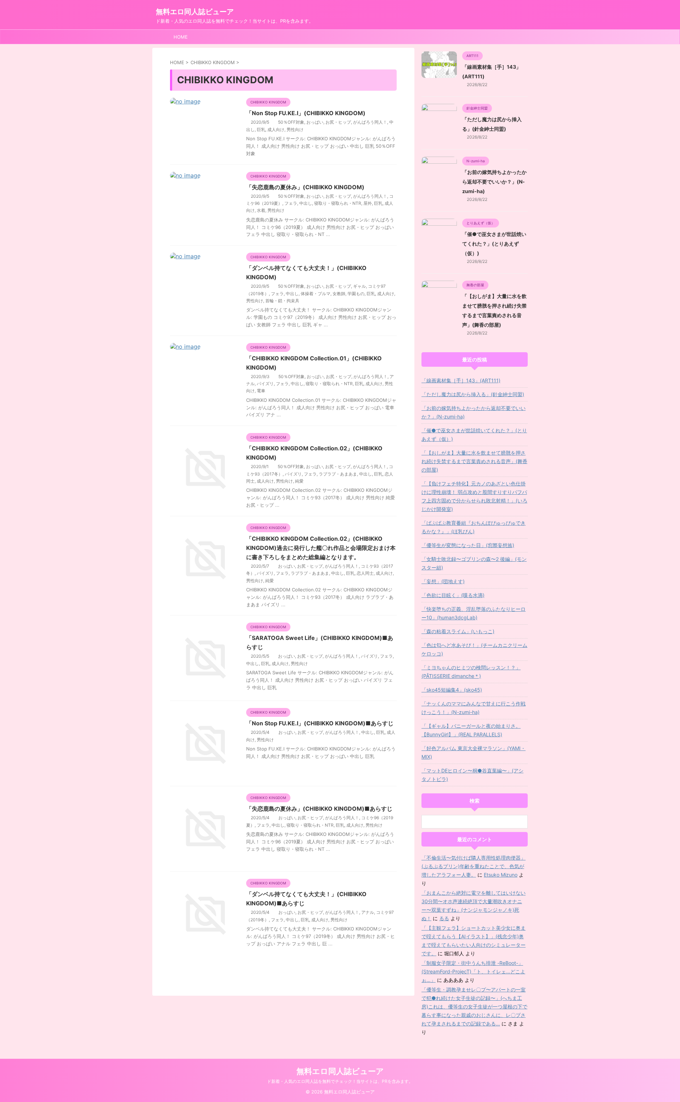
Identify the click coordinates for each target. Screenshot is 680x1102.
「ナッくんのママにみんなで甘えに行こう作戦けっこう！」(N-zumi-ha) (473, 708)
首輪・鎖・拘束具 (282, 300)
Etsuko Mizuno (500, 875)
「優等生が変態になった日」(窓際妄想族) (467, 545)
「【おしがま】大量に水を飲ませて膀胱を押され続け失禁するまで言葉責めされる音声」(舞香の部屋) (474, 461)
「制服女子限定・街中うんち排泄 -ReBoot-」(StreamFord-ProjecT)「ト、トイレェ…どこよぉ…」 (473, 971)
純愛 (299, 481)
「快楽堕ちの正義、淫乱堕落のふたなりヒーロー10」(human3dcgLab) (473, 613)
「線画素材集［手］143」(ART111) (460, 380)
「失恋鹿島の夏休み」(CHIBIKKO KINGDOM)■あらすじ (319, 808)
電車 (261, 390)
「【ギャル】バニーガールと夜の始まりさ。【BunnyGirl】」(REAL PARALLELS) (471, 730)
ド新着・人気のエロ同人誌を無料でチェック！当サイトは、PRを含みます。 (340, 1081)
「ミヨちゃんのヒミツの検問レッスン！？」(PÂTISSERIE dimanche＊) (471, 671)
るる (444, 918)
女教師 (339, 293)
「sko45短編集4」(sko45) (451, 690)
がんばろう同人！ (370, 122)
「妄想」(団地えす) (443, 581)
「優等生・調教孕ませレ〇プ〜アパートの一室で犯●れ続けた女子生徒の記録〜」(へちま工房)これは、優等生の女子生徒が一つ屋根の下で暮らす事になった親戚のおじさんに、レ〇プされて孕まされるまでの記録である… (474, 1006)
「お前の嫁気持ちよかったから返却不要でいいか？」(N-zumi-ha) (494, 181)
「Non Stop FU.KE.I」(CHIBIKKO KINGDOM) (306, 113)
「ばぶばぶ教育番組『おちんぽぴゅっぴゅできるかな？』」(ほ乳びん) (473, 527)
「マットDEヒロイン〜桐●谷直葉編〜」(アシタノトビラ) (472, 775)
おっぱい (314, 122)
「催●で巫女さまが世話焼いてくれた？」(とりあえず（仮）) (494, 243)
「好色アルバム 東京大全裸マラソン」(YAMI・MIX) (473, 752)
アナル (367, 912)
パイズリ (265, 383)
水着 (261, 210)
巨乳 (261, 129)
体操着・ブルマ (315, 293)
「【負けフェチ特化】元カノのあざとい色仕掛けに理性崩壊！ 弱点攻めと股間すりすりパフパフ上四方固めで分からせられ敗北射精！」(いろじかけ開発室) (474, 496)
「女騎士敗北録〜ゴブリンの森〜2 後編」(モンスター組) (474, 563)
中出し (305, 203)
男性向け (295, 129)
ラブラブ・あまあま (338, 474)
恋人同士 (365, 573)
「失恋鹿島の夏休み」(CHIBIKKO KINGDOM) (305, 187)
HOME (181, 37)
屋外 (367, 203)
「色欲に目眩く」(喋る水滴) (452, 595)
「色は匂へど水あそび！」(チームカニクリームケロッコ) (474, 649)
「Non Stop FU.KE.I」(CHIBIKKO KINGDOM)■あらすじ (319, 723)
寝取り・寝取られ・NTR (337, 203)
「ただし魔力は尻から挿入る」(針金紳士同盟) (472, 394)
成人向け (275, 129)
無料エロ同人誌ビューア (195, 11)
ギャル (359, 286)
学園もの (355, 293)
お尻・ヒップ (338, 122)
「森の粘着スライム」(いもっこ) (457, 631)
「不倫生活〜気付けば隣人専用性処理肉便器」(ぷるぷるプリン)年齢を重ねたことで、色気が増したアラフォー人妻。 (473, 866)
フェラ (290, 203)
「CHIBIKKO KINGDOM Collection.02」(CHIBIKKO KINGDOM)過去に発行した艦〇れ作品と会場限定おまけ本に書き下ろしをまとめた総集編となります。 (321, 548)
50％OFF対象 (291, 122)
